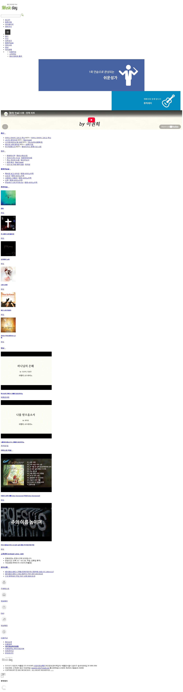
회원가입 (8, 22)
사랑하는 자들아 (11, 178)
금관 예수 (10, 162)
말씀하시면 (11, 155)
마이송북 (8, 49)
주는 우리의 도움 (13, 160)
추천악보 (5, 187)
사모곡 (7, 176)
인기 (6, 38)
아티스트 (8, 45)
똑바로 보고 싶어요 (12, 173)
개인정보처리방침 (12, 646)
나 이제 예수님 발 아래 (13, 142)
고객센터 (12, 54)
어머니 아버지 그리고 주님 (15, 138)
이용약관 (8, 644)
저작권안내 (9, 651)
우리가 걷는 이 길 (13, 158)
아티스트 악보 (7, 450)
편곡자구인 (9, 653)
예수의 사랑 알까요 (12, 144)
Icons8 (52, 670)
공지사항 (5, 567)
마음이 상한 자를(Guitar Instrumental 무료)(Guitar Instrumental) (20, 496)
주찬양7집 (4, 446)
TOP (3, 674)
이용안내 (12, 52)
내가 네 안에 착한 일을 (15, 164)
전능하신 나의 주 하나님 (14, 182)
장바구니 (8, 26)
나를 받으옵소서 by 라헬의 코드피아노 (12, 442)
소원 (6, 180)
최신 (6, 36)
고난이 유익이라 (11, 140)
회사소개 (8, 642)
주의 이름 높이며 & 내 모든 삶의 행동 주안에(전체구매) (17, 545)
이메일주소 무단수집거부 (14, 649)
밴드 (2, 213)
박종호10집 (5, 397)
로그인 (7, 20)
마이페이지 (9, 24)
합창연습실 (9, 43)
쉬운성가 (8, 41)
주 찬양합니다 (10, 147)
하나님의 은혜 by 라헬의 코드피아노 (12, 393)
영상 (6, 47)
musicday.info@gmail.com (40, 668)
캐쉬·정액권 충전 (15, 56)
